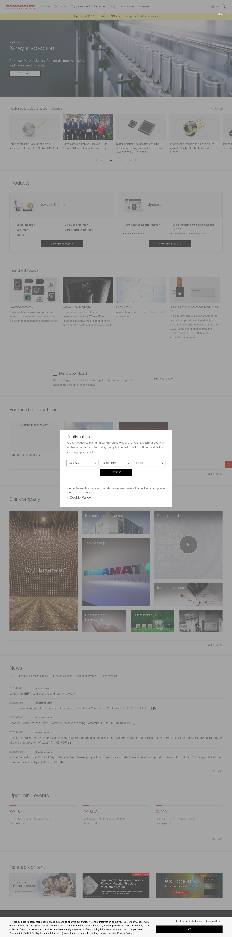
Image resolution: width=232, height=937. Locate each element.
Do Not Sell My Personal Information (198, 921)
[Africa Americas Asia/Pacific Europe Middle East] (82, 463)
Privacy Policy (124, 933)
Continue (116, 472)
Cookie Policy (80, 498)
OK (189, 929)
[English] (150, 463)
